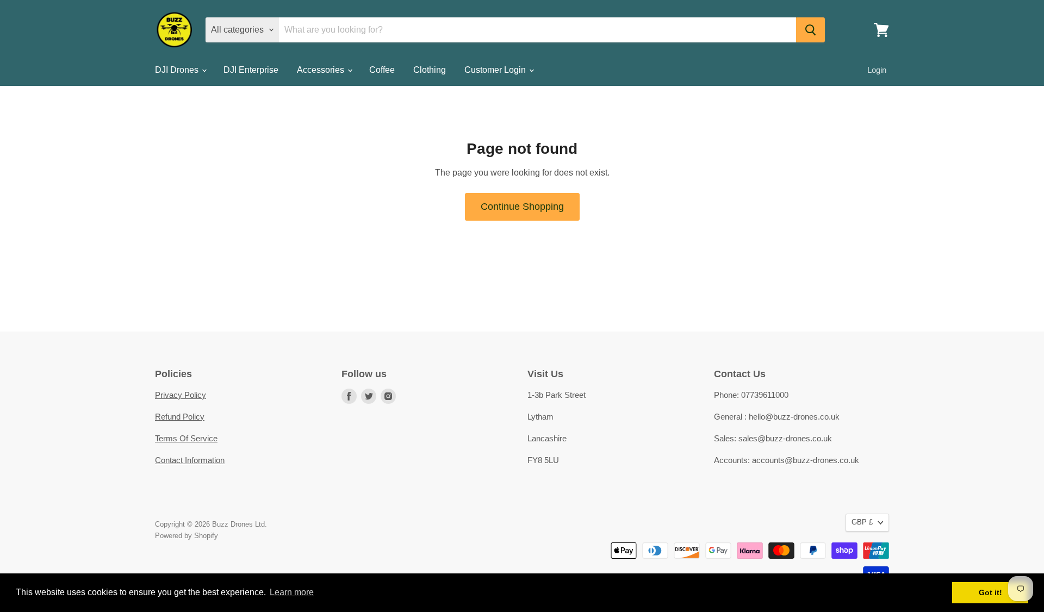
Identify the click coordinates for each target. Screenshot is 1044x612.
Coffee (382, 69)
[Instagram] (388, 396)
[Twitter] (368, 396)
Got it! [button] (990, 592)
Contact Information (190, 460)
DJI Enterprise (250, 69)
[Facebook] (349, 396)
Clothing (429, 69)
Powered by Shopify (186, 536)
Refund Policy (179, 416)
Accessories (321, 69)
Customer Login (496, 69)
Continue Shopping (522, 206)
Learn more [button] (292, 592)
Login (876, 69)
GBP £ (862, 522)
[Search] (810, 29)
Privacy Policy (180, 394)
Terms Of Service (186, 438)
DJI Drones (178, 69)
